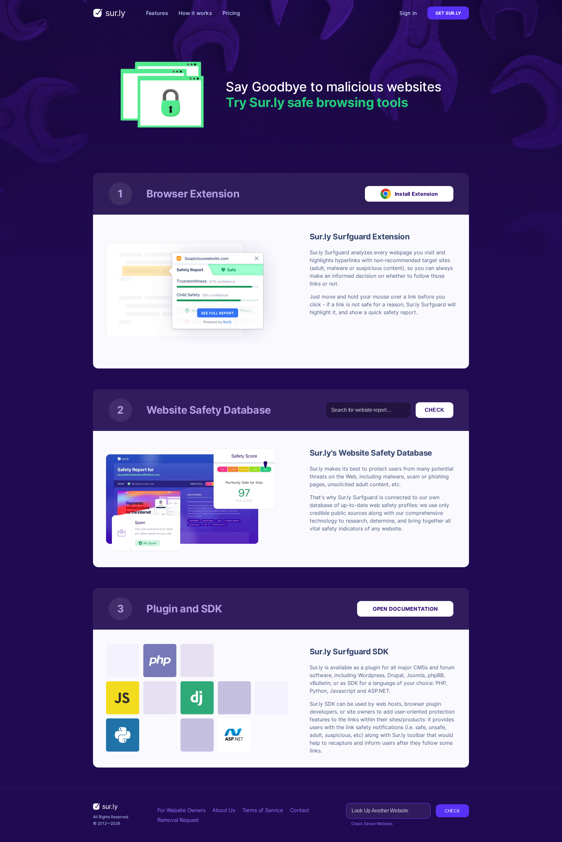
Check (434, 410)
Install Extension (416, 194)
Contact (300, 810)
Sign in (408, 13)
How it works (195, 13)
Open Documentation (405, 609)
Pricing (231, 13)
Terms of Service (262, 810)
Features (157, 13)
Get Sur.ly (448, 13)
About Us (223, 810)
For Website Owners (181, 810)
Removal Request (178, 820)
